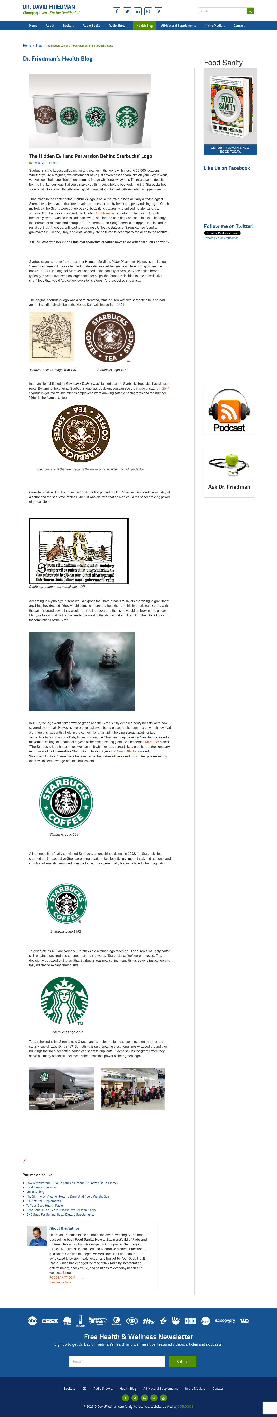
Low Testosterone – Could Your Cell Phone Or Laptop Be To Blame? (72, 1183)
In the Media (214, 25)
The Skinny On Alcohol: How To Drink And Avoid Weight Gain (68, 1196)
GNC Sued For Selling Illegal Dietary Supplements (60, 1214)
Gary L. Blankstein (129, 751)
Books (67, 25)
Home (33, 25)
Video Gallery (35, 1191)
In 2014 (164, 388)
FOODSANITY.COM (62, 1277)
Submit (183, 1361)
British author (105, 213)
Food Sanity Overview (41, 1187)
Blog (38, 45)
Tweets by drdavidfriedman (221, 238)
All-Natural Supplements (178, 25)
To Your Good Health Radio (44, 1205)
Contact (239, 25)
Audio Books (91, 25)
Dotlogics (185, 1406)
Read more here (60, 1282)
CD (84, 1388)
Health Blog (144, 25)
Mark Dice (152, 741)
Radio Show (117, 25)
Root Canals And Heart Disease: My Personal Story (61, 1210)
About (50, 25)
